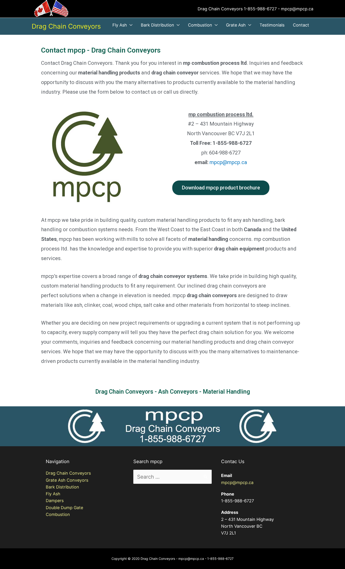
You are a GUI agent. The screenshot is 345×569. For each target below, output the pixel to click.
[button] (221, 187)
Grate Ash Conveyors (67, 480)
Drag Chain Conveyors (66, 26)
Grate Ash (236, 25)
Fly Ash (119, 25)
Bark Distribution (157, 25)
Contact (301, 25)
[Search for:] (172, 477)
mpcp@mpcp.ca (228, 162)
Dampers (55, 500)
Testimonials (272, 25)
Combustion (200, 25)
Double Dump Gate (64, 507)
